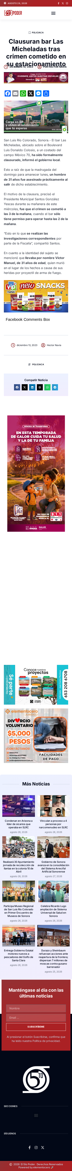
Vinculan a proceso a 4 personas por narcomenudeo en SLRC (53, 824)
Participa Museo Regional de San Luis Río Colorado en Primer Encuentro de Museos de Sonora (18, 910)
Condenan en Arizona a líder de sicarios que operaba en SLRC (18, 824)
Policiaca (38, 32)
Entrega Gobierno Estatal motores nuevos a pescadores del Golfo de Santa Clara (18, 955)
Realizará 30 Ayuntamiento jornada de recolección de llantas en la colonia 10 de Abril (18, 866)
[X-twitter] (63, 3)
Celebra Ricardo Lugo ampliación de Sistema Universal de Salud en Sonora (53, 910)
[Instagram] (67, 3)
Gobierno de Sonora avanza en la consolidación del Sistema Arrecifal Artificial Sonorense (53, 866)
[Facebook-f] (58, 3)
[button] (53, 13)
